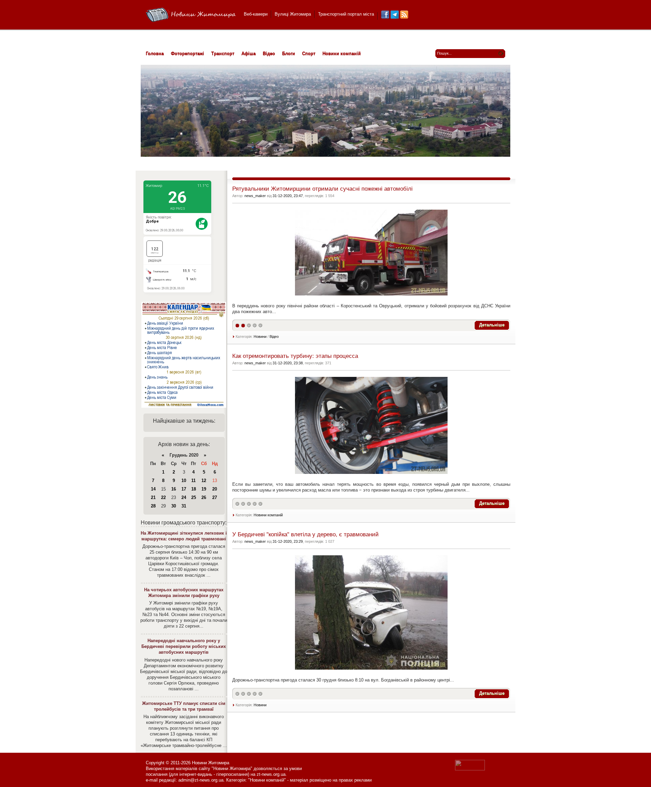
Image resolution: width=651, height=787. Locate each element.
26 (203, 497)
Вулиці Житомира (293, 14)
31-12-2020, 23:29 (288, 541)
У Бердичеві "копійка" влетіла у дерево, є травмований (305, 534)
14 (153, 489)
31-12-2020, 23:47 (288, 196)
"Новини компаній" (267, 780)
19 (203, 489)
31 (183, 505)
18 (193, 489)
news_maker (255, 196)
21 (153, 497)
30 (173, 505)
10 (183, 480)
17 (183, 489)
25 (193, 497)
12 (203, 480)
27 (214, 497)
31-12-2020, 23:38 (288, 363)
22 (163, 497)
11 (193, 480)
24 (183, 497)
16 (173, 489)
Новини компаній (268, 515)
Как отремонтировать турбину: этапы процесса (295, 356)
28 (153, 505)
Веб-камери (256, 14)
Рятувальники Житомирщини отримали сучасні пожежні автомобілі (322, 189)
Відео (274, 336)
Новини (260, 336)
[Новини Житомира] (191, 15)
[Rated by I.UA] (470, 768)
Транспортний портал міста (346, 14)
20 (214, 489)
